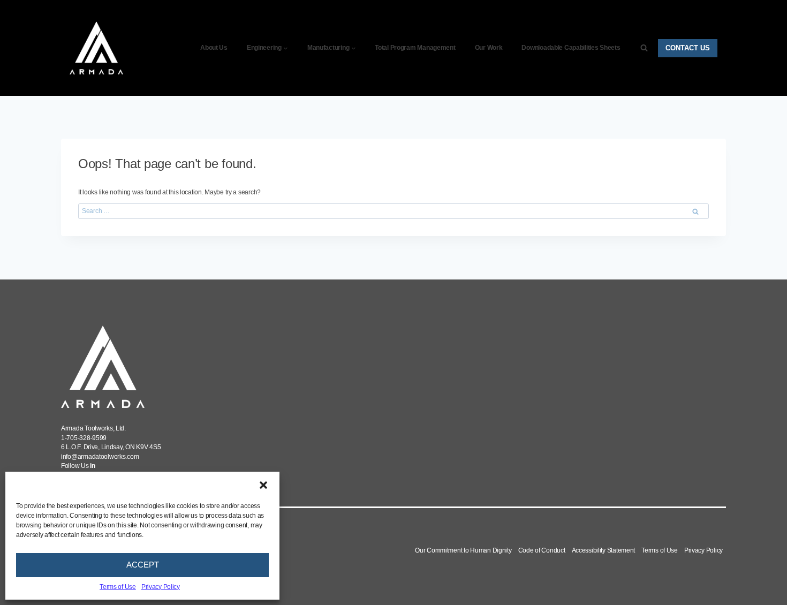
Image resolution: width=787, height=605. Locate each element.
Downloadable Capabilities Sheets (570, 47)
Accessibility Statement (603, 550)
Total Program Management (415, 47)
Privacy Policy (160, 587)
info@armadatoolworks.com (100, 456)
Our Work (489, 47)
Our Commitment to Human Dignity (463, 550)
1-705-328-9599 (84, 438)
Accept (142, 564)
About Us (214, 47)
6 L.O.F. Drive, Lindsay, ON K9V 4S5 (111, 447)
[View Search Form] (644, 48)
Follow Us (78, 466)
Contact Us (687, 48)
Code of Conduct (541, 550)
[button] (263, 485)
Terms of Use (118, 587)
